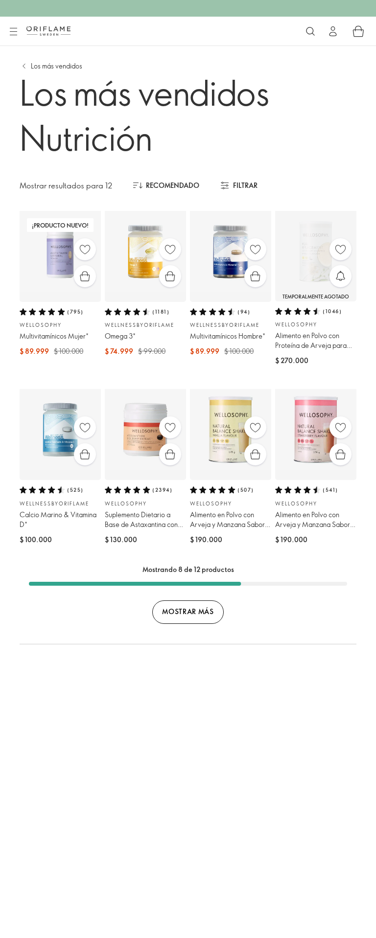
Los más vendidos (56, 65)
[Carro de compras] (358, 31)
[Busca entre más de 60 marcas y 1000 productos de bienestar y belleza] (310, 31)
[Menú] (13, 32)
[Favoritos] (85, 249)
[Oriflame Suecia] (48, 30)
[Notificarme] (340, 276)
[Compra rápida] (85, 276)
